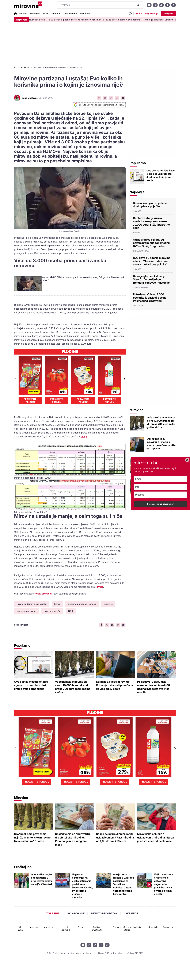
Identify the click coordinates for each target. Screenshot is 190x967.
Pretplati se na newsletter (160, 503)
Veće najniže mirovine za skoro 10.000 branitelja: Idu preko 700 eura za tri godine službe (161, 422)
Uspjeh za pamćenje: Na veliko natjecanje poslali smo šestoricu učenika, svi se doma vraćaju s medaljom (82, 886)
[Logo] (28, 5)
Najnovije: (21, 19)
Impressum (33, 927)
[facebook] (167, 5)
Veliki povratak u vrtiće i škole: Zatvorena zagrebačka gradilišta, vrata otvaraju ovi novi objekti (163, 884)
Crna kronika (70, 13)
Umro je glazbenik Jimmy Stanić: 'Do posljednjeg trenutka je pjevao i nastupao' (151, 279)
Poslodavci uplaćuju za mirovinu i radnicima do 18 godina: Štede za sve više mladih (153, 687)
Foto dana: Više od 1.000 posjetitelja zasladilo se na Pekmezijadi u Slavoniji (149, 297)
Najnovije (137, 192)
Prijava (138, 13)
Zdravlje (55, 13)
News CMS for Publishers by (121, 953)
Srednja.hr (153, 927)
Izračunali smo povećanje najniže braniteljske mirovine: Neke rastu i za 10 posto (33, 837)
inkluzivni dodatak (104, 913)
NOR (70, 611)
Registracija (151, 13)
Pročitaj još (22, 867)
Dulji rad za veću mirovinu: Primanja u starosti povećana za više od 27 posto (161, 443)
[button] (124, 379)
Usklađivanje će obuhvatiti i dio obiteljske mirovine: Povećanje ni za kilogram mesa (72, 839)
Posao (80, 927)
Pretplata (168, 13)
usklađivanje (75, 913)
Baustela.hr (168, 927)
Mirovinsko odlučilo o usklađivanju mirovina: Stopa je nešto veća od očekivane (155, 837)
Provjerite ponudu (30, 400)
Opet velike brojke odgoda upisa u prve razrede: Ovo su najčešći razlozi (41, 879)
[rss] (173, 5)
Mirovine (34, 13)
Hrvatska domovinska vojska (32, 604)
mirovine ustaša (52, 611)
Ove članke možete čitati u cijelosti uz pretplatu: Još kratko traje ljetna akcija (161, 175)
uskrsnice (131, 913)
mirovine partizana (26, 611)
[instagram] (155, 5)
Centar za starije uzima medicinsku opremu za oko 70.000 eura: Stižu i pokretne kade (151, 223)
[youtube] (149, 5)
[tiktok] (161, 5)
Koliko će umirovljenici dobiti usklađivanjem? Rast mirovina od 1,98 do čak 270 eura (115, 837)
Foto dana (85, 13)
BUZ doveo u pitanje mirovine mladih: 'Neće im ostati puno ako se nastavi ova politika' (71, 19)
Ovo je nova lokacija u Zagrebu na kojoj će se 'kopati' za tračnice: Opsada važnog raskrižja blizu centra (123, 884)
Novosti (23, 13)
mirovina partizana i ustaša (82, 604)
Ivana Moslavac (30, 98)
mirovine (108, 604)
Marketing (48, 927)
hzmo (57, 604)
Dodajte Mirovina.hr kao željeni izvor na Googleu (101, 105)
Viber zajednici (44, 593)
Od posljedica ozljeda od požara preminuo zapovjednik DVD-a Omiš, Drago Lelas (151, 243)
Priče (45, 13)
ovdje (84, 436)
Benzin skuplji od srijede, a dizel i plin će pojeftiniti (150, 205)
